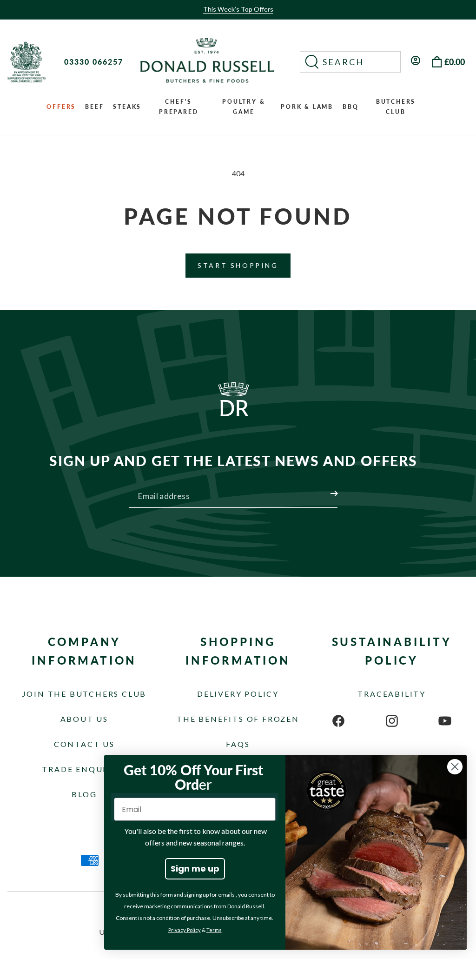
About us (84, 718)
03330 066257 (93, 61)
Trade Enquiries (84, 769)
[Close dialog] (455, 767)
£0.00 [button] (454, 62)
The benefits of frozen (238, 718)
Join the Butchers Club (84, 693)
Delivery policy (238, 693)
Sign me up (195, 868)
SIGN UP (323, 487)
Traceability (391, 693)
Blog (84, 794)
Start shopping (238, 265)
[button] (350, 62)
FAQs (238, 743)
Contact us (84, 743)
